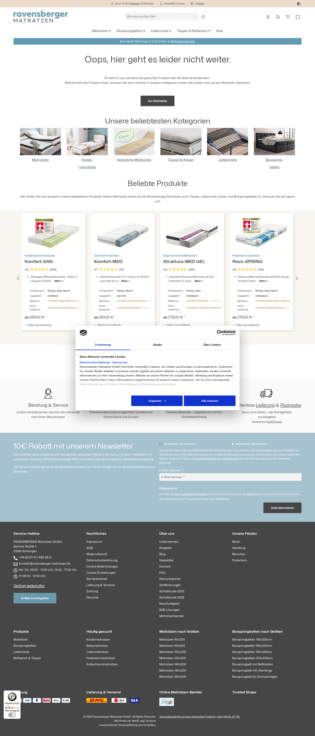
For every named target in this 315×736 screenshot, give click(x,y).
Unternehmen (169, 542)
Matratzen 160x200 (172, 670)
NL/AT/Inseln (274, 421)
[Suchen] (203, 16)
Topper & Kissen (181, 159)
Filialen (200, 3)
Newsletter (166, 560)
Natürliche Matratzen (134, 159)
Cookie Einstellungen (101, 573)
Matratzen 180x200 (172, 677)
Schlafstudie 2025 (171, 591)
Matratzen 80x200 (172, 639)
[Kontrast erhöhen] (299, 4)
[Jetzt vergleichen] (277, 16)
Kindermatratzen (98, 639)
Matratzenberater (183, 41)
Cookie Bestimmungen (102, 566)
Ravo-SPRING (247, 259)
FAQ (162, 573)
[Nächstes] (297, 277)
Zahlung (92, 591)
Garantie (134, 3)
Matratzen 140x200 (172, 664)
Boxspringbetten (24, 646)
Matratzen (40, 159)
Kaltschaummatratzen (102, 664)
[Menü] (18, 692)
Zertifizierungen (170, 585)
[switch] (12, 715)
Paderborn (239, 560)
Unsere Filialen (244, 533)
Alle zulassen (209, 400)
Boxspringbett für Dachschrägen (254, 677)
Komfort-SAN (40, 259)
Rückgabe (290, 405)
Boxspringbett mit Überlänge (252, 670)
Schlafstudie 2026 (171, 597)
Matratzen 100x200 (172, 652)
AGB (249, 494)
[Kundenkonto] (267, 16)
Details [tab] (157, 344)
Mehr (58, 281)
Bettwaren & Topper (27, 658)
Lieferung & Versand (100, 585)
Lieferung (265, 405)
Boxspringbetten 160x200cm (252, 646)
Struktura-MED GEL (184, 259)
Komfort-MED (108, 259)
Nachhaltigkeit (169, 604)
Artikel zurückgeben (35, 598)
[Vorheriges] (18, 277)
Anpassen (155, 400)
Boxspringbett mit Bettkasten (252, 664)
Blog (162, 554)
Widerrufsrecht (96, 554)
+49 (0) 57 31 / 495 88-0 (35, 557)
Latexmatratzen (97, 652)
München (238, 554)
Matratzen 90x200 (172, 646)
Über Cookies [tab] (212, 344)
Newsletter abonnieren (181, 444)
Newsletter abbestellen (253, 444)
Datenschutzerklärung (95, 362)
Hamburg (238, 548)
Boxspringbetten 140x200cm (252, 639)
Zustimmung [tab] (103, 344)
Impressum (119, 362)
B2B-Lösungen (169, 610)
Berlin (236, 542)
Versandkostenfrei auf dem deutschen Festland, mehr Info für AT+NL (199, 716)
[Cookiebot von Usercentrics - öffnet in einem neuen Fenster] (220, 332)
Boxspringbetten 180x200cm (252, 652)
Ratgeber (165, 548)
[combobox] (162, 16)
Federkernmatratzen (100, 658)
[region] (157, 277)
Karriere (164, 566)
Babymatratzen (97, 646)
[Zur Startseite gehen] (40, 16)
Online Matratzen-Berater (180, 692)
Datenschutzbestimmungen (190, 494)
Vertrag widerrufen (29, 585)
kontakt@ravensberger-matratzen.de (215, 458)
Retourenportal (170, 579)
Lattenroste (228, 159)
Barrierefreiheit (96, 579)
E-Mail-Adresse (171, 470)
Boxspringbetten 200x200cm (252, 658)
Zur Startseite (157, 101)
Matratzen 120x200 (172, 658)
